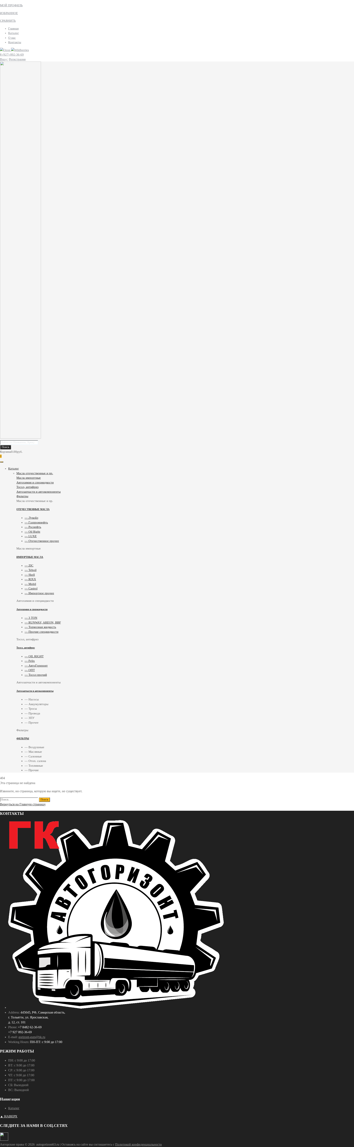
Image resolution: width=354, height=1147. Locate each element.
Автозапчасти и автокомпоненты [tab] (38, 682)
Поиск (5, 447)
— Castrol (31, 588)
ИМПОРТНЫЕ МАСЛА (29, 557)
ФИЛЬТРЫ (22, 738)
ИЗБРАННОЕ (9, 13)
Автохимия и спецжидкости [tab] (35, 600)
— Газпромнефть (36, 522)
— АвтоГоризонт (36, 665)
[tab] (185, 473)
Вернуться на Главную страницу (23, 804)
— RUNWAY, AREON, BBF (43, 622)
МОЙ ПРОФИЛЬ (11, 5)
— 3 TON (31, 617)
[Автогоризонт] (20, 437)
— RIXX (30, 579)
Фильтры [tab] (22, 730)
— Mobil (30, 584)
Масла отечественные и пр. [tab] (34, 501)
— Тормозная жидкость (40, 627)
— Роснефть (33, 527)
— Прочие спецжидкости (41, 631)
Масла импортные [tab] (28, 548)
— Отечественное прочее (42, 541)
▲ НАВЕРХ (8, 1116)
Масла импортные (28, 477)
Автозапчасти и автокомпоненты (38, 491)
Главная (13, 28)
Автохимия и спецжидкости (35, 482)
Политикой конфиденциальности (138, 1144)
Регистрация (17, 59)
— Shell (30, 574)
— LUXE (31, 536)
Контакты (14, 42)
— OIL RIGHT (34, 656)
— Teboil (30, 570)
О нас (12, 37)
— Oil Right (32, 531)
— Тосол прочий (36, 674)
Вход (4, 59)
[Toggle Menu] (1, 462)
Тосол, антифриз (27, 487)
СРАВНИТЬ (8, 20)
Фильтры (22, 496)
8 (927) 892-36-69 (12, 54)
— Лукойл (31, 517)
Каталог (13, 33)
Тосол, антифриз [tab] (27, 639)
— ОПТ (30, 670)
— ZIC (29, 565)
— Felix (30, 660)
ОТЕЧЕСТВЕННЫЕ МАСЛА (33, 509)
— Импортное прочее (39, 593)
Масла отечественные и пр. (34, 473)
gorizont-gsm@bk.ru (31, 1037)
